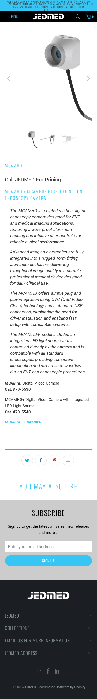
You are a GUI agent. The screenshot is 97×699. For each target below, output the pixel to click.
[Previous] (9, 78)
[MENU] (2, 16)
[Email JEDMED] (39, 671)
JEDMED (29, 687)
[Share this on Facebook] (41, 460)
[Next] (88, 78)
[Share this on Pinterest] (54, 460)
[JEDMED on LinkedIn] (57, 671)
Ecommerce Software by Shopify (61, 687)
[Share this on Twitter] (27, 460)
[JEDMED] (48, 16)
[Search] (78, 16)
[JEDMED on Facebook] (48, 671)
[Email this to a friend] (68, 460)
